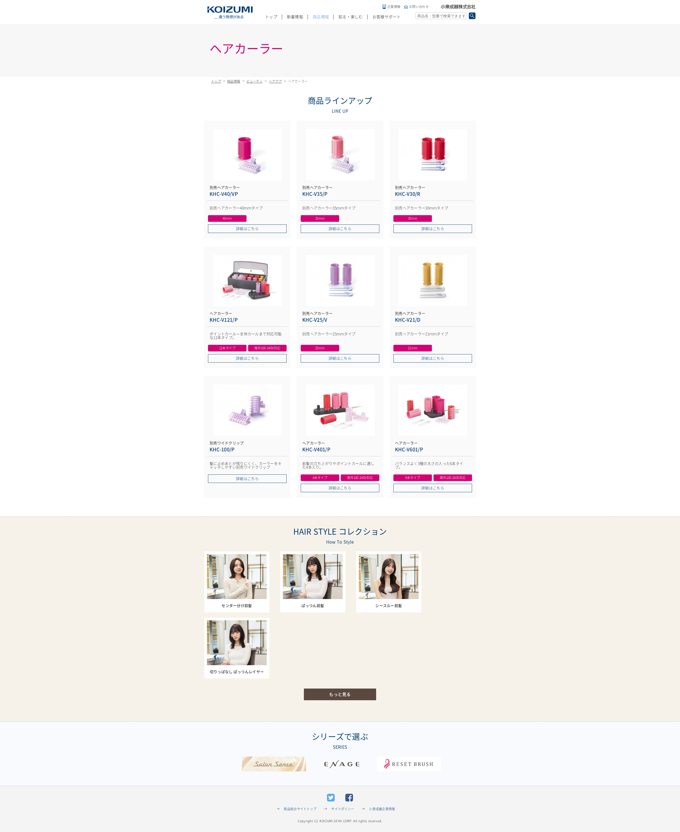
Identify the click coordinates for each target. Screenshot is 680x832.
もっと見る (340, 694)
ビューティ (254, 81)
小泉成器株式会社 (458, 7)
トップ (271, 17)
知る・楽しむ (350, 17)
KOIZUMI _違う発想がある (230, 12)
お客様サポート (386, 17)
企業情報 (393, 6)
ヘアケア (275, 81)
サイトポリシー (342, 808)
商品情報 (321, 17)
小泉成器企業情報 (382, 808)
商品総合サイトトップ (300, 808)
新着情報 (295, 17)
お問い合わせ (419, 6)
